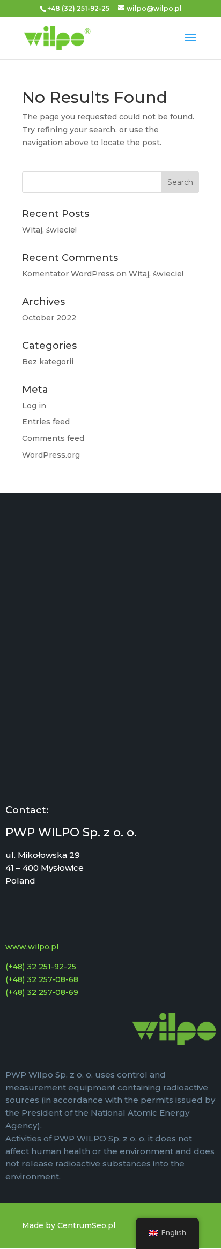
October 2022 (49, 318)
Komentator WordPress (68, 274)
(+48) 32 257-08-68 (41, 979)
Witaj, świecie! (49, 230)
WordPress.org (51, 455)
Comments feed (53, 438)
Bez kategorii (47, 362)
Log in (34, 405)
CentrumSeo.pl (86, 1225)
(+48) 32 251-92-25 (40, 966)
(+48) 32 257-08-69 (41, 992)
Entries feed (46, 422)
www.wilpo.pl (31, 947)
